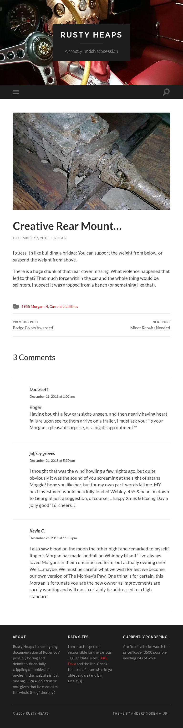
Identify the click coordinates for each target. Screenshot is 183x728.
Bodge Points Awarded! (34, 325)
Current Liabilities (64, 306)
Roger (60, 238)
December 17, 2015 (31, 238)
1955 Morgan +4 (34, 306)
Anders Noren (144, 713)
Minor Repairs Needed (150, 325)
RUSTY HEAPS (91, 34)
